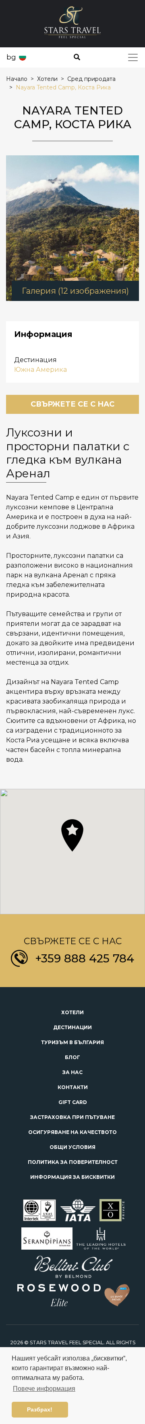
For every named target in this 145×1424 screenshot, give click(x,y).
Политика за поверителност (73, 1162)
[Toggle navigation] (133, 57)
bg (11, 57)
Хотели (72, 1012)
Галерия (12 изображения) (75, 291)
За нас (72, 1072)
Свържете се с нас (72, 404)
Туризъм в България (72, 1042)
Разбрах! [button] (39, 1409)
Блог (72, 1057)
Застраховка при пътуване (72, 1117)
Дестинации (72, 1027)
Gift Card (72, 1102)
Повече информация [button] (44, 1388)
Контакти (73, 1087)
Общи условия (72, 1147)
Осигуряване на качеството (72, 1132)
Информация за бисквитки (72, 1177)
